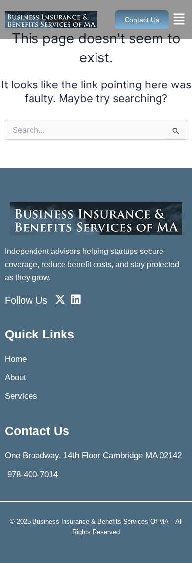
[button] (179, 19)
